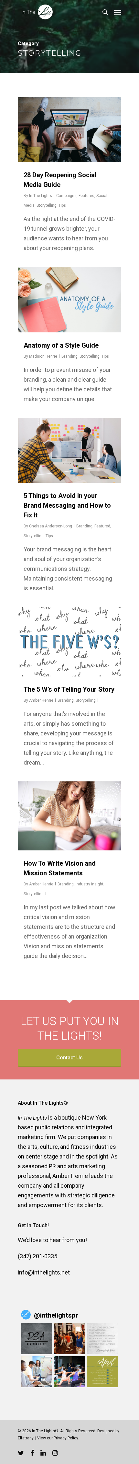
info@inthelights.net (44, 1272)
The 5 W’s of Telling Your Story (69, 689)
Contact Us (69, 1058)
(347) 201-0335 (37, 1256)
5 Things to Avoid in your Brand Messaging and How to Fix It (67, 505)
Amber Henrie (41, 700)
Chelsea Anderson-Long (50, 526)
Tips (62, 205)
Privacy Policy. (66, 1438)
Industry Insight (89, 884)
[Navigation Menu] (117, 12)
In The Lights (40, 195)
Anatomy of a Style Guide (61, 345)
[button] (36, 1338)
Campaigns (66, 195)
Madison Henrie (43, 356)
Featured (86, 195)
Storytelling (47, 205)
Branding (69, 356)
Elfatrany (25, 1438)
